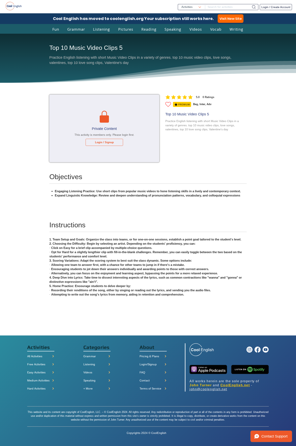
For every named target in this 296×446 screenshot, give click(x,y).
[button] (55, 29)
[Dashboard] (253, 6)
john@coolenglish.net (208, 389)
